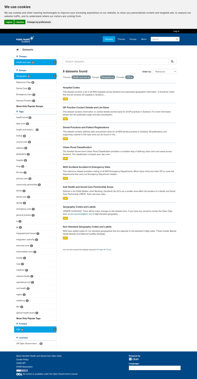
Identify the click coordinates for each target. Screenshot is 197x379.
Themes (121, 39)
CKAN (134, 359)
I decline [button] (20, 22)
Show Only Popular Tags (28, 318)
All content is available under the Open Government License (50, 373)
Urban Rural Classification (77, 147)
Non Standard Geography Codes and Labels (87, 226)
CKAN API (21, 363)
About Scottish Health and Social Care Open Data (39, 355)
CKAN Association (24, 366)
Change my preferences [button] (39, 22)
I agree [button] (9, 22)
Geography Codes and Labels (79, 206)
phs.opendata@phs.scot (81, 213)
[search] (172, 61)
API (97, 249)
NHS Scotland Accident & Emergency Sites (86, 167)
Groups (133, 39)
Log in (176, 31)
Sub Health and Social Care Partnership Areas (88, 186)
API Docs (107, 249)
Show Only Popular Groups (29, 106)
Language (134, 363)
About (143, 39)
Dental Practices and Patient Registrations (86, 127)
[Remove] (88, 77)
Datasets (109, 39)
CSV (65, 99)
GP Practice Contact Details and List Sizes (86, 107)
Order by (146, 71)
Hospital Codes (71, 87)
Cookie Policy (22, 359)
